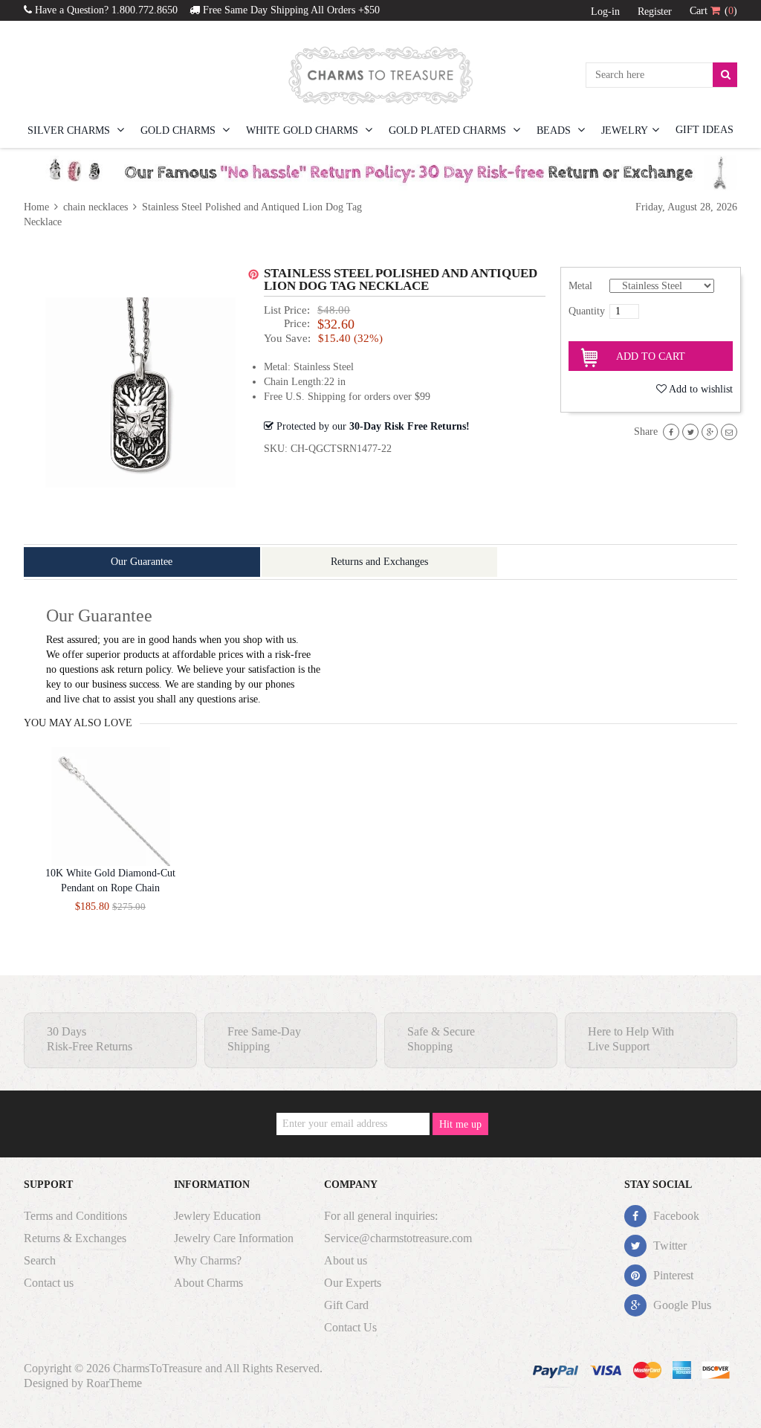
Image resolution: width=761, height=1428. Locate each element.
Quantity (587, 311)
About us (345, 1260)
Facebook (674, 1215)
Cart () (713, 10)
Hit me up (460, 1124)
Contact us (49, 1282)
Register (655, 11)
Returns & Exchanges (75, 1238)
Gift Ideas (705, 129)
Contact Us (350, 1327)
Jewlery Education (217, 1215)
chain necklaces (95, 207)
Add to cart (650, 356)
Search (40, 1260)
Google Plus (680, 1305)
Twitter (668, 1245)
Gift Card (346, 1305)
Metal (580, 285)
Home (38, 207)
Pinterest (671, 1275)
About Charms (208, 1282)
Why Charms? (208, 1260)
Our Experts (352, 1282)
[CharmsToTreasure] (380, 75)
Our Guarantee (141, 561)
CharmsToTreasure (157, 1368)
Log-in (605, 11)
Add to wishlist (701, 389)
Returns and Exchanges (379, 561)
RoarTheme (114, 1383)
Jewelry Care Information (234, 1238)
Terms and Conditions (75, 1215)
